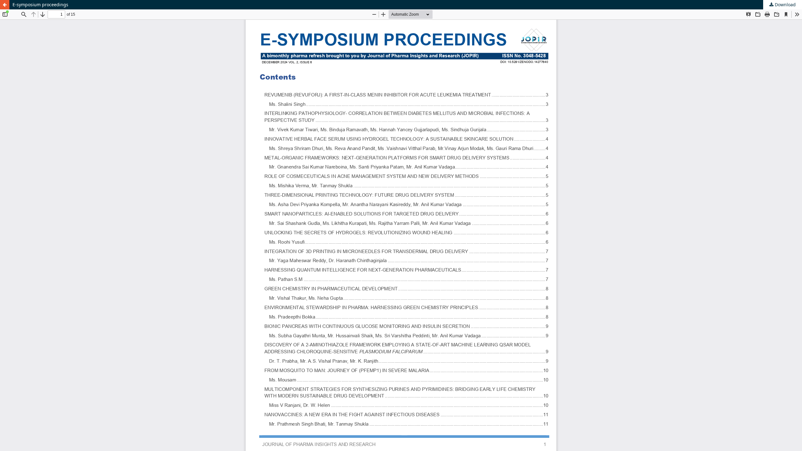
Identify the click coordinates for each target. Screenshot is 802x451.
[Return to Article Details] (4, 4)
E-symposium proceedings (40, 5)
